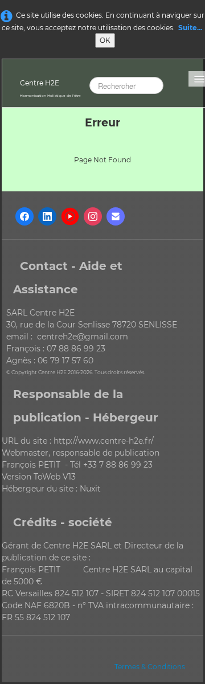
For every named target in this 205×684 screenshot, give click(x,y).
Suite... (190, 27)
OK (105, 40)
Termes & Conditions (149, 666)
